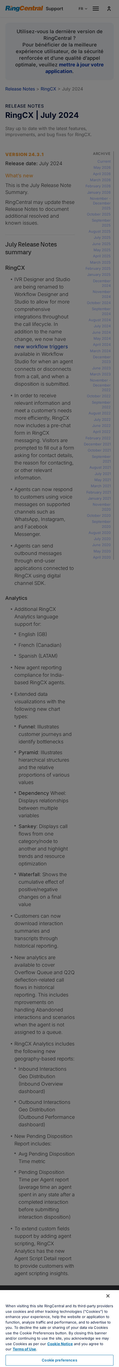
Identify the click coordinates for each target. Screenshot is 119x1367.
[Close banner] (108, 1296)
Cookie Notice (60, 1344)
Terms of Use (24, 1349)
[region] (59, 1328)
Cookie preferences (59, 1360)
